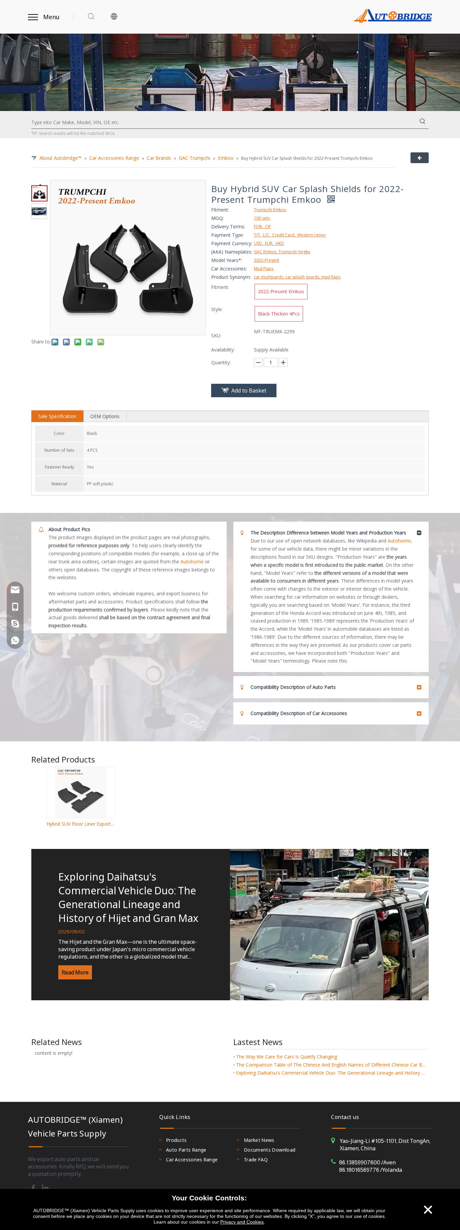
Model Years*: (226, 260)
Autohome (192, 561)
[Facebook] (34, 1187)
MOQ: (217, 218)
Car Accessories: (229, 268)
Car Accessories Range (192, 1159)
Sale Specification (57, 416)
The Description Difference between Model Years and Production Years (328, 532)
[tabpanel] (230, 924)
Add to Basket (248, 390)
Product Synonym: (231, 277)
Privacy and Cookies (242, 1222)
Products (176, 1140)
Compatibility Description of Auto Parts (293, 687)
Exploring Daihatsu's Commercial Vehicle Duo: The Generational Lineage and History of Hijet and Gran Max (128, 897)
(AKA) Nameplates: (231, 252)
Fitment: (220, 210)
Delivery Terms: (228, 226)
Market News (259, 1140)
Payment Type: (227, 235)
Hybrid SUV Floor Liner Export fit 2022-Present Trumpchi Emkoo (80, 824)
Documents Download (269, 1150)
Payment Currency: (231, 243)
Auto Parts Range (186, 1150)
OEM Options (105, 416)
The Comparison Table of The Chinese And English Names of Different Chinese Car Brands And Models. (331, 1064)
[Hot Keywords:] (423, 122)
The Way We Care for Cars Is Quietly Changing (286, 1056)
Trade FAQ (256, 1159)
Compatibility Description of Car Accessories (299, 713)
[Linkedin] (45, 1187)
